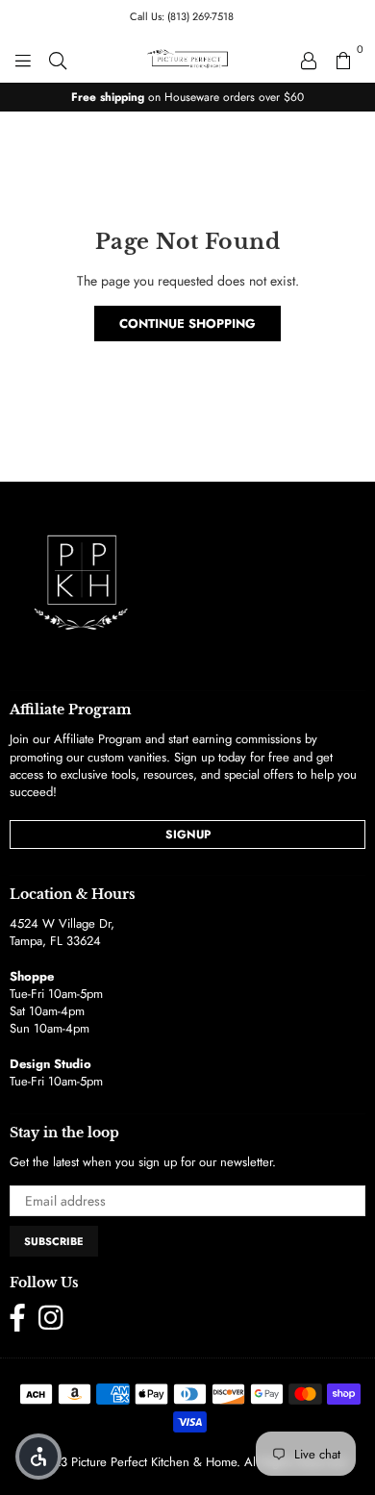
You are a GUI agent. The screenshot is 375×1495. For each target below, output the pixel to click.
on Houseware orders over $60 (187, 97)
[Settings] (308, 58)
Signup (188, 834)
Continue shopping (187, 323)
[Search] (57, 58)
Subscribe (54, 1241)
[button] (38, 1456)
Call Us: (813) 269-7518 (182, 16)
